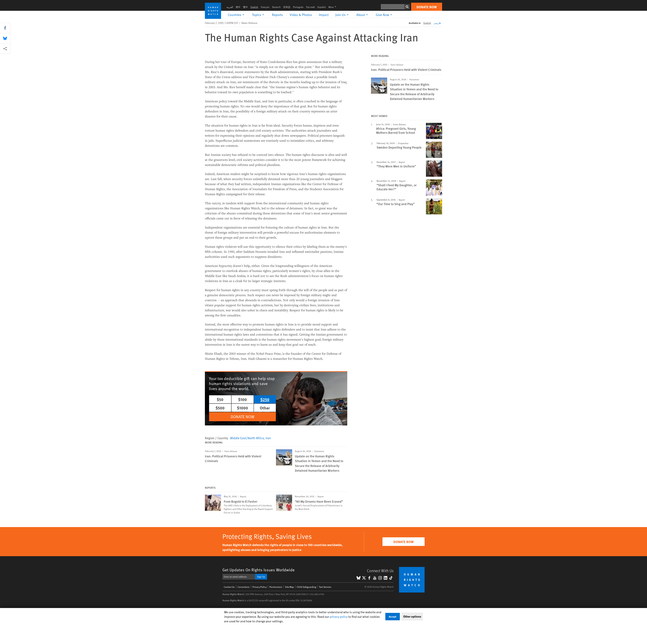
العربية (229, 7)
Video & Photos (301, 14)
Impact (324, 14)
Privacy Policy (259, 586)
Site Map (289, 586)
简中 (238, 7)
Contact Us (229, 586)
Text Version (325, 586)
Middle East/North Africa (247, 438)
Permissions (275, 586)
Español (321, 7)
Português (298, 7)
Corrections (244, 586)
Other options (412, 616)
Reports (277, 14)
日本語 (286, 7)
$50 (220, 399)
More (333, 7)
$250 (264, 399)
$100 (242, 399)
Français (265, 7)
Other (265, 408)
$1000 (242, 408)
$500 (220, 408)
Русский (310, 7)
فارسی (437, 23)
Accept (392, 616)
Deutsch (276, 7)
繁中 (245, 7)
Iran (268, 438)
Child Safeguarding (306, 586)
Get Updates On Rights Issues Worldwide (258, 569)
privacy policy (339, 616)
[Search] (407, 6)
